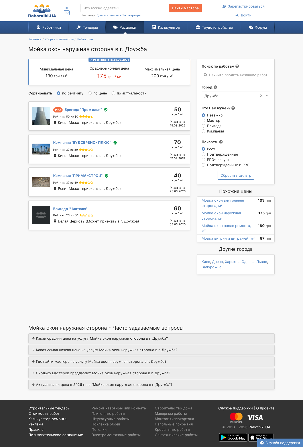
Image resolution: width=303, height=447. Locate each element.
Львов (261, 261)
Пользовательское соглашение (55, 435)
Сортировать (40, 93)
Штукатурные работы (111, 419)
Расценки (128, 27)
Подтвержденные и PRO (228, 165)
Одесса (248, 261)
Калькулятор (169, 27)
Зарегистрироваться (246, 6)
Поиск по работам (218, 66)
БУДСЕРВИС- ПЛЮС (82, 142)
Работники (51, 27)
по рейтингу (72, 93)
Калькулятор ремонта (47, 419)
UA (67, 8)
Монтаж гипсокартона (174, 419)
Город (207, 87)
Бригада (214, 126)
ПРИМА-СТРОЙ (77, 175)
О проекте (265, 408)
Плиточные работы (108, 413)
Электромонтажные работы (116, 435)
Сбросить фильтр (235, 175)
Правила (35, 429)
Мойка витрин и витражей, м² (228, 238)
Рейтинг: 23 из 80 (65, 215)
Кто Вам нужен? (216, 108)
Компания (215, 131)
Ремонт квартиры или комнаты (119, 408)
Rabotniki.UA (259, 427)
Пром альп (83, 109)
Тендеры (90, 27)
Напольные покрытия (174, 424)
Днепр (217, 261)
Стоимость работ (44, 413)
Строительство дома (173, 408)
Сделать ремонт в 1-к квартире (118, 15)
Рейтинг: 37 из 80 (65, 149)
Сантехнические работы (176, 435)
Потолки (99, 429)
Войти (246, 15)
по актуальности (132, 93)
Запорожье (211, 267)
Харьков (232, 261)
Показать (210, 142)
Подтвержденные (222, 154)
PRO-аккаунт (218, 159)
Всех (211, 149)
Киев (206, 261)
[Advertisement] (109, 272)
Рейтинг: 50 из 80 (65, 116)
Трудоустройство (217, 27)
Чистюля (70, 208)
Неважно (215, 115)
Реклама (35, 424)
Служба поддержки (283, 443)
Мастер (213, 120)
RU (67, 12)
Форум (261, 27)
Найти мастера (185, 8)
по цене (100, 93)
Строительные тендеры (49, 408)
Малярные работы (171, 413)
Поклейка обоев (106, 424)
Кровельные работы (172, 429)
